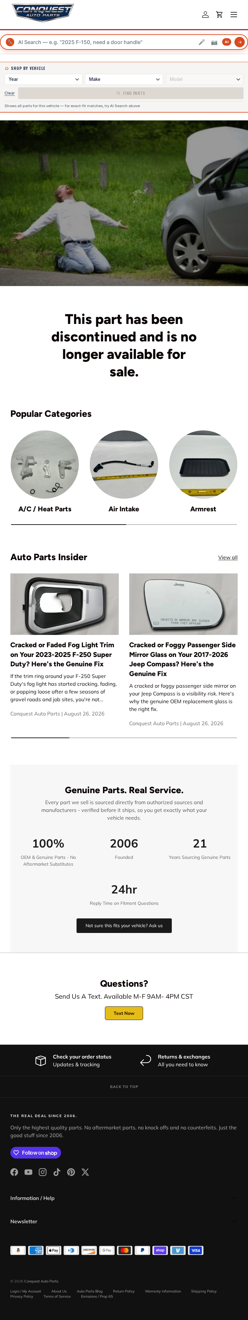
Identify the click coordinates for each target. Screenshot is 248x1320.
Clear (10, 93)
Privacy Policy (21, 1296)
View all (228, 557)
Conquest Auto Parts (41, 1281)
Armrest (203, 509)
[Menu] (234, 14)
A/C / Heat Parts (44, 509)
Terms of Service (57, 1296)
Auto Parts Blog (90, 1291)
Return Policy (124, 1291)
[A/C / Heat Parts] (45, 464)
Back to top (124, 1086)
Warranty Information (163, 1291)
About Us (59, 1291)
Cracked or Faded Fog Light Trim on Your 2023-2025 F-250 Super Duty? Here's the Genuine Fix (62, 654)
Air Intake (123, 509)
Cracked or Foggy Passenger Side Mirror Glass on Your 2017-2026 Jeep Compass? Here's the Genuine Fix (182, 659)
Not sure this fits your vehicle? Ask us (124, 925)
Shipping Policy (204, 1291)
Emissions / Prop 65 (97, 1296)
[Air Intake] (124, 464)
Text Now (124, 1013)
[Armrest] (203, 464)
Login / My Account (25, 1291)
